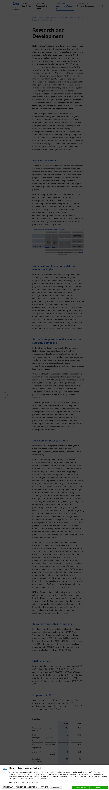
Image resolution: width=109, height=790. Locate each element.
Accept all (99, 787)
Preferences (21, 787)
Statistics (33, 787)
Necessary (8, 787)
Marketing (44, 787)
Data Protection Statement (35, 778)
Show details (55, 787)
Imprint (35, 782)
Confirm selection (80, 787)
